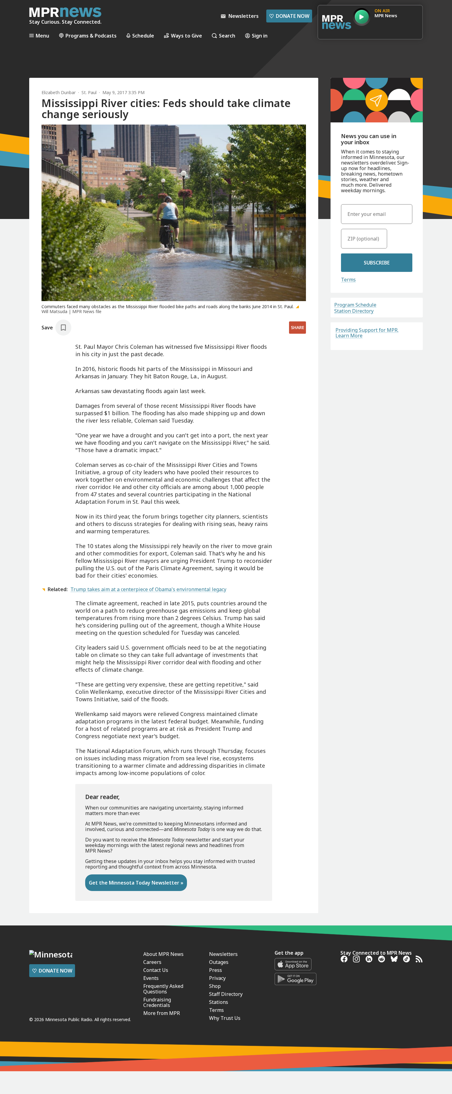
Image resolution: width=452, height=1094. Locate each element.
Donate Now (289, 16)
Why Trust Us (224, 1018)
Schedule (143, 35)
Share (297, 327)
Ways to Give (186, 35)
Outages (218, 962)
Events (151, 978)
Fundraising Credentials (157, 1002)
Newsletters (223, 954)
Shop (215, 986)
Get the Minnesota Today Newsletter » (136, 882)
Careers (152, 962)
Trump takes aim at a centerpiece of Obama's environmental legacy (148, 589)
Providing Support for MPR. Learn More (366, 333)
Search (227, 35)
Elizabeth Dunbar (59, 92)
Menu (42, 35)
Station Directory (354, 311)
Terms (348, 279)
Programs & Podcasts (91, 35)
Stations (218, 1002)
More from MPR (161, 1013)
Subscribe (377, 262)
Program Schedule (355, 305)
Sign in (260, 35)
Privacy (217, 978)
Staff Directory (226, 994)
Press (215, 970)
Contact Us (155, 970)
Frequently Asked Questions (163, 989)
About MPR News (163, 954)
